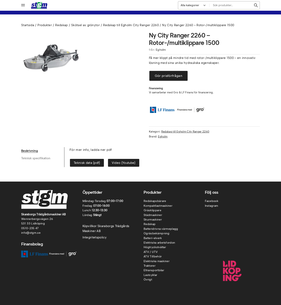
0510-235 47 (30, 228)
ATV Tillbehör (153, 256)
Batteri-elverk (153, 238)
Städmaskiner (153, 215)
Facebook (211, 201)
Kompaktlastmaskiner (158, 206)
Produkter (44, 25)
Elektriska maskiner (157, 261)
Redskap (61, 25)
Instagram (211, 206)
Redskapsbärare (155, 201)
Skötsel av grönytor (85, 25)
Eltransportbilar (154, 270)
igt (150, 279)
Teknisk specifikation (35, 158)
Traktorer (150, 265)
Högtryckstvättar (155, 247)
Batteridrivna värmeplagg (161, 229)
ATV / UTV (151, 252)
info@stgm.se (31, 233)
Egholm (161, 50)
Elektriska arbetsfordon (159, 242)
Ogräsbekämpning (157, 233)
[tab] (42, 151)
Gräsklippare (152, 210)
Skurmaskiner (153, 219)
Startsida (27, 25)
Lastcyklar (150, 275)
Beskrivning (29, 151)
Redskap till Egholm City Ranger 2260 (131, 25)
